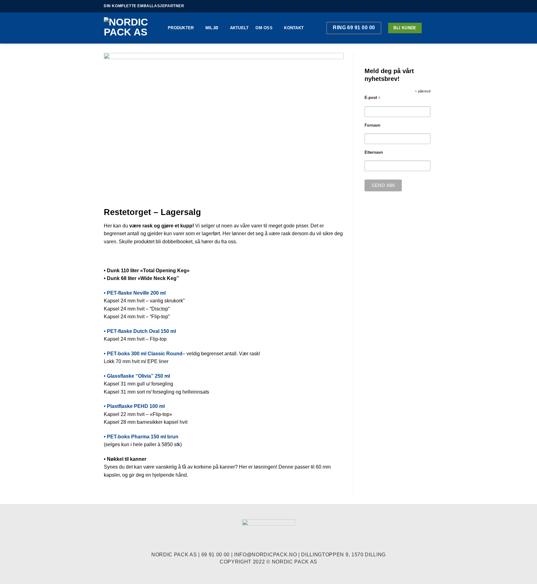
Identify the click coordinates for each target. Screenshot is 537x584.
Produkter (181, 28)
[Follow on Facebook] (418, 6)
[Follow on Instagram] (424, 6)
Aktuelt (239, 28)
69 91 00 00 (215, 554)
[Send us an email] (430, 6)
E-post (372, 97)
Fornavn (372, 125)
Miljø (211, 28)
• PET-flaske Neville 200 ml (135, 293)
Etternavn (374, 152)
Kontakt (294, 28)
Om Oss (264, 28)
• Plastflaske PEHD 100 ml (134, 406)
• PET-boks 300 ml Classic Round (143, 353)
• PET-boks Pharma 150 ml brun (141, 436)
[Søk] (431, 28)
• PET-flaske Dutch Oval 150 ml (140, 331)
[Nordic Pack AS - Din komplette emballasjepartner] (131, 28)
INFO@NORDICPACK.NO (265, 554)
